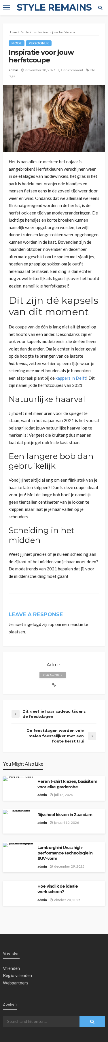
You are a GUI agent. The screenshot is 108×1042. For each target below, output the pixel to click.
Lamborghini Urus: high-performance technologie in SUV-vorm (64, 853)
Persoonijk (39, 43)
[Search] (100, 7)
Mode (17, 43)
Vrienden (11, 968)
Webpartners (15, 982)
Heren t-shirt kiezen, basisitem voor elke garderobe (67, 784)
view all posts (52, 674)
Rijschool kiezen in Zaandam (64, 814)
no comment (73, 70)
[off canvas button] (6, 7)
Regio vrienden (17, 975)
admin (13, 70)
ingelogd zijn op (39, 624)
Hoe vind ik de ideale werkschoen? (57, 889)
